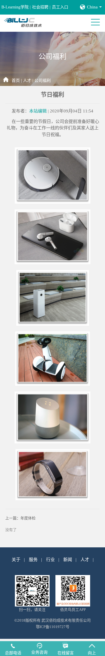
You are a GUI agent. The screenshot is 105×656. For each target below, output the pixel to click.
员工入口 (60, 7)
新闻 (67, 559)
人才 (27, 80)
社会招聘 (40, 7)
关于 (16, 559)
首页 (16, 80)
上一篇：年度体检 (20, 518)
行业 (50, 559)
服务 (33, 559)
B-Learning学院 (15, 7)
